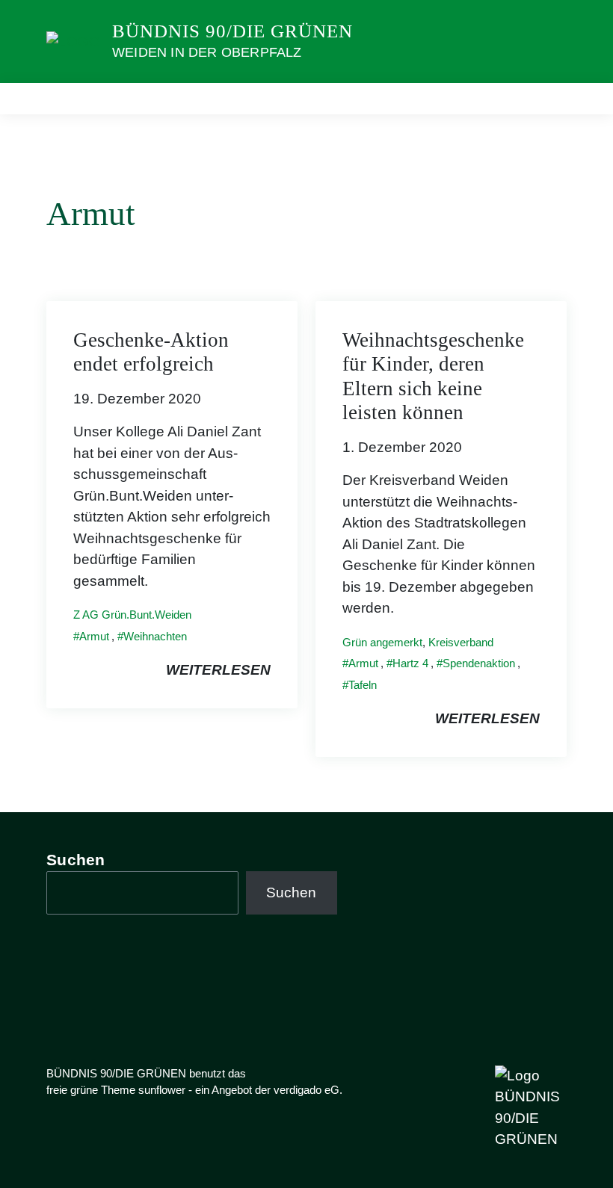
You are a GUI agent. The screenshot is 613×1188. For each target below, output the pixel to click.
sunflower (161, 1089)
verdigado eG (306, 1089)
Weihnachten (155, 636)
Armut (94, 636)
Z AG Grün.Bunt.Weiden (132, 614)
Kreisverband (460, 642)
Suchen (75, 859)
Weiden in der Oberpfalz (207, 52)
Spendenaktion (479, 663)
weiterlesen (218, 670)
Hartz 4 (410, 663)
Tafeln (362, 684)
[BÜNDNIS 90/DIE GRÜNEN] (73, 41)
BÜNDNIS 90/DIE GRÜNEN (232, 31)
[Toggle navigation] (550, 98)
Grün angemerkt (382, 642)
